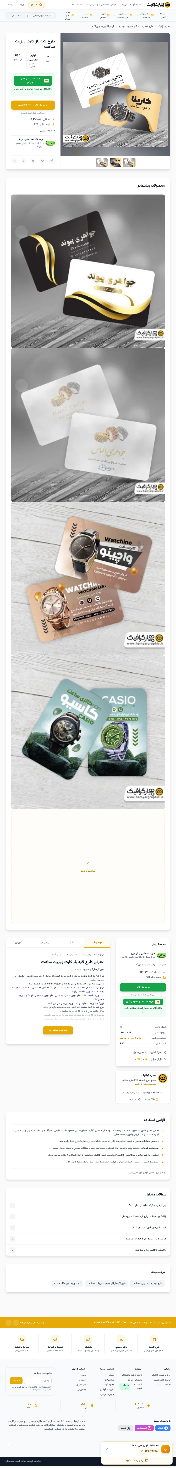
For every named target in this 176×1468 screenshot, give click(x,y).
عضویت (16, 1381)
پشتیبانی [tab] (44, 943)
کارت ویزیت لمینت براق (84, 992)
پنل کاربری (81, 1385)
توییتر (123, 1428)
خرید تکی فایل (143, 987)
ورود (22, 5)
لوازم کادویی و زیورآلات (103, 26)
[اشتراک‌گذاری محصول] (52, 161)
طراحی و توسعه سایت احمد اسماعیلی (23, 1461)
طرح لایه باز (147, 26)
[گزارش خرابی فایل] (33, 161)
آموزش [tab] (18, 943)
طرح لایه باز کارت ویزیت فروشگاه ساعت (106, 1283)
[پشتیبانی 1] (16, 1323)
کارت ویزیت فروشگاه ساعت (67, 1283)
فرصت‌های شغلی (162, 1380)
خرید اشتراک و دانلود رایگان (33, 80)
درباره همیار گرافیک (161, 1375)
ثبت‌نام (11, 5)
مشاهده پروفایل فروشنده (145, 1084)
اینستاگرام (142, 1428)
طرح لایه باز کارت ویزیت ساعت (147, 1283)
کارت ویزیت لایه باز (128, 26)
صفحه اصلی (163, 15)
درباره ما (123, 4)
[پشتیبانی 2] (9, 1323)
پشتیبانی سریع (135, 1380)
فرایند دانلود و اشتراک (132, 1375)
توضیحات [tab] (97, 943)
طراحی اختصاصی (108, 4)
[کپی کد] (142, 1451)
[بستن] (106, 1449)
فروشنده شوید (132, 1386)
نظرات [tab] (71, 943)
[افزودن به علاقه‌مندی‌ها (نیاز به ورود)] (42, 161)
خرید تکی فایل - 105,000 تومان (33, 105)
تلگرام (160, 1428)
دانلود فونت (135, 4)
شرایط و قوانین (107, 1389)
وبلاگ (111, 1375)
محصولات (109, 1380)
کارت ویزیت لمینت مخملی (67, 996)
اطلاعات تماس (163, 1385)
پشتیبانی (81, 1389)
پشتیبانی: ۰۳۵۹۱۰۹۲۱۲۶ (85, 4)
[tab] (129, 162)
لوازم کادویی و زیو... (33, 60)
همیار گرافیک (164, 26)
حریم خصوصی (107, 1394)
